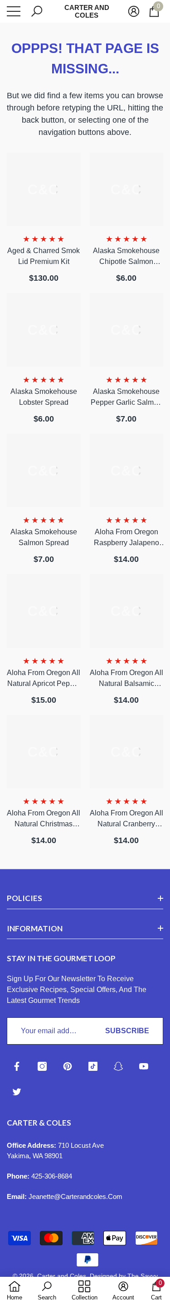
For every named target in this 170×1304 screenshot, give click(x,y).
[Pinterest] (68, 1066)
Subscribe (127, 1031)
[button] (37, 11)
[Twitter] (17, 1092)
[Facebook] (17, 1066)
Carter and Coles (61, 1276)
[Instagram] (42, 1066)
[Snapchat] (118, 1066)
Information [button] (35, 928)
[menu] (13, 11)
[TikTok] (93, 1066)
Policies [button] (24, 898)
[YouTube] (144, 1066)
